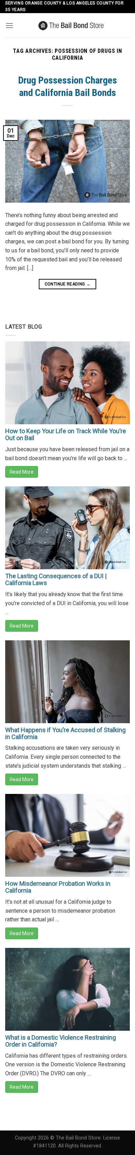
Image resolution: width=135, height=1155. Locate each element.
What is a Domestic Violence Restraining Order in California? (60, 1041)
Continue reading (68, 284)
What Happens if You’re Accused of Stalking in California (65, 733)
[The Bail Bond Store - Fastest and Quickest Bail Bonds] (72, 25)
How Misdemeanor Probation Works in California (57, 887)
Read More (22, 472)
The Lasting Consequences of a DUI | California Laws (56, 579)
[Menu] (9, 25)
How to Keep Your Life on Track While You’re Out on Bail (65, 434)
